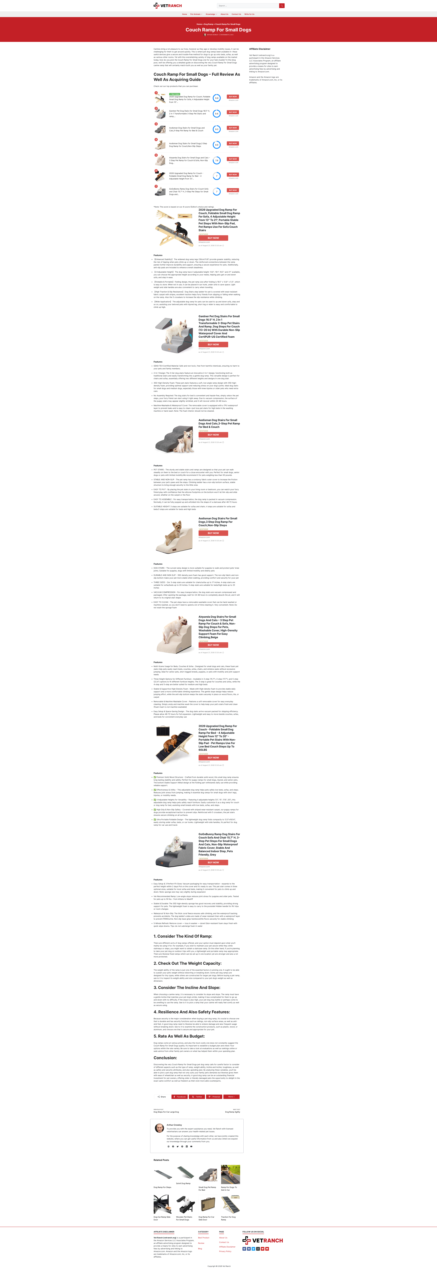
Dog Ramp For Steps (162, 1187)
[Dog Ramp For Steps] (163, 1174)
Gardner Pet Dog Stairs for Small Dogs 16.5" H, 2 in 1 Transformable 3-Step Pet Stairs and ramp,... (189, 113)
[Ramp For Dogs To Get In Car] (230, 1174)
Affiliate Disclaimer (227, 1247)
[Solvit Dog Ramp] (185, 1172)
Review (201, 1243)
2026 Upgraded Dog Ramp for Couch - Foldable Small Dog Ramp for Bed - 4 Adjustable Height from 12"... (186, 176)
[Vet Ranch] (168, 5)
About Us (223, 1238)
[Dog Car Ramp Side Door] (163, 1204)
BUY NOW (213, 238)
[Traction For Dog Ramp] (230, 1204)
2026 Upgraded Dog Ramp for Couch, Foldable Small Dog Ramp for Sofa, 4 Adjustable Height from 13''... (189, 99)
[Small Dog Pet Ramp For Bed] (208, 1174)
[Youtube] (262, 1249)
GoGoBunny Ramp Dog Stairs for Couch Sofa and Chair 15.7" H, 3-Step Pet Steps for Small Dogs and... (188, 191)
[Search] (282, 5)
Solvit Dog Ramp (183, 1183)
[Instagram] (258, 1249)
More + (232, 1097)
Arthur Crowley (174, 1125)
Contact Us (224, 1242)
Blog (200, 1248)
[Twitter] (253, 1249)
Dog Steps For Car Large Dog (166, 1112)
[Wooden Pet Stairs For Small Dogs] (185, 1204)
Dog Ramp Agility (232, 1112)
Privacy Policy (225, 1251)
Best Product (203, 1238)
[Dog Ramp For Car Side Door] (208, 1204)
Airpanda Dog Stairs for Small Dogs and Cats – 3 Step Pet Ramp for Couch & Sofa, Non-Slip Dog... (189, 160)
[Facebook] (244, 1249)
